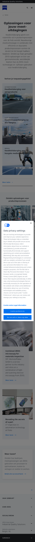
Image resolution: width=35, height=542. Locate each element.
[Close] (31, 223)
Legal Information (20, 305)
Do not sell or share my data (17, 317)
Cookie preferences (17, 311)
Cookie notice (9, 305)
